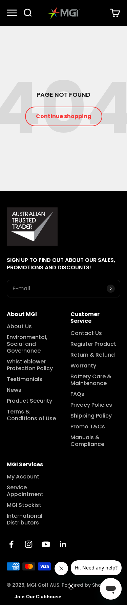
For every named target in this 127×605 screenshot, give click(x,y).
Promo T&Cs (87, 426)
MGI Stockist (24, 505)
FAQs (77, 394)
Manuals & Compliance (87, 441)
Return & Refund (92, 355)
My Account (23, 476)
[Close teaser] (71, 586)
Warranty (83, 365)
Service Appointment (25, 491)
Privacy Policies (91, 405)
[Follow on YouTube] (45, 544)
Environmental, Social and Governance (27, 344)
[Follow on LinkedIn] (63, 544)
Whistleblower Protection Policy (30, 365)
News (14, 390)
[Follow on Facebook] (11, 544)
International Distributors (24, 519)
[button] (38, 596)
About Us (19, 326)
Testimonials (24, 379)
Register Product (93, 344)
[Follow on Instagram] (28, 544)
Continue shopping (63, 116)
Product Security (29, 401)
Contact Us (86, 333)
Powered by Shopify (86, 585)
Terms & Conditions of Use (31, 415)
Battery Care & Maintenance (90, 380)
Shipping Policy (91, 415)
